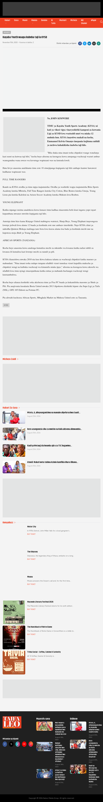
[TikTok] (18, 744)
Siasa (16, 20)
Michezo (73, 20)
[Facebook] (80, 43)
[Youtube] (24, 744)
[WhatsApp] (98, 43)
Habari (7, 20)
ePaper (93, 20)
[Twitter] (11, 744)
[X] (85, 43)
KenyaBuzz (8, 522)
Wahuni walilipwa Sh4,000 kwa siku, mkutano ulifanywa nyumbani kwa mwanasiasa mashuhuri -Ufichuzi (60, 752)
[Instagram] (31, 744)
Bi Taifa (53, 21)
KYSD (6, 305)
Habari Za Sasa (10, 407)
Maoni (24, 20)
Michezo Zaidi (9, 359)
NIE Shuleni (84, 21)
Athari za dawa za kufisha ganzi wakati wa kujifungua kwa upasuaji (60, 774)
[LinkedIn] (89, 43)
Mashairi (62, 20)
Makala (34, 20)
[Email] (94, 43)
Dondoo (44, 20)
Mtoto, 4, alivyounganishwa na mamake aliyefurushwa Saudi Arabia (95, 727)
